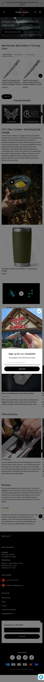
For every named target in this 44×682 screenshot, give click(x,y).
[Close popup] (39, 311)
